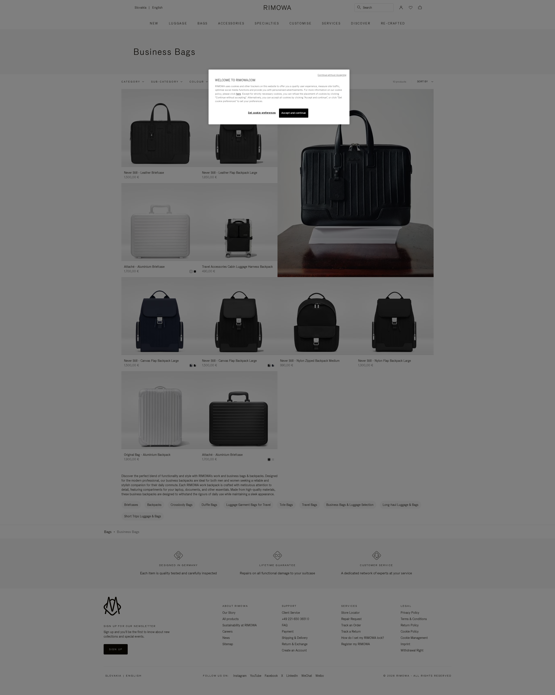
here (238, 94)
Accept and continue (293, 113)
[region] (279, 97)
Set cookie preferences (262, 112)
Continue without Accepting (332, 74)
